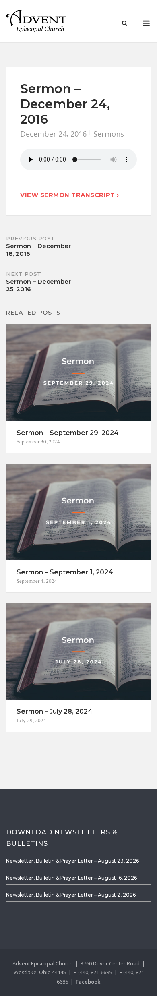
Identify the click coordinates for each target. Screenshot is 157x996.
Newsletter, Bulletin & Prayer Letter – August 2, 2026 (71, 895)
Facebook (88, 981)
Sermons (108, 134)
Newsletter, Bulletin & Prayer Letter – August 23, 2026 (72, 861)
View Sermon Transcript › (69, 195)
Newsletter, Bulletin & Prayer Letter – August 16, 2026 (71, 878)
